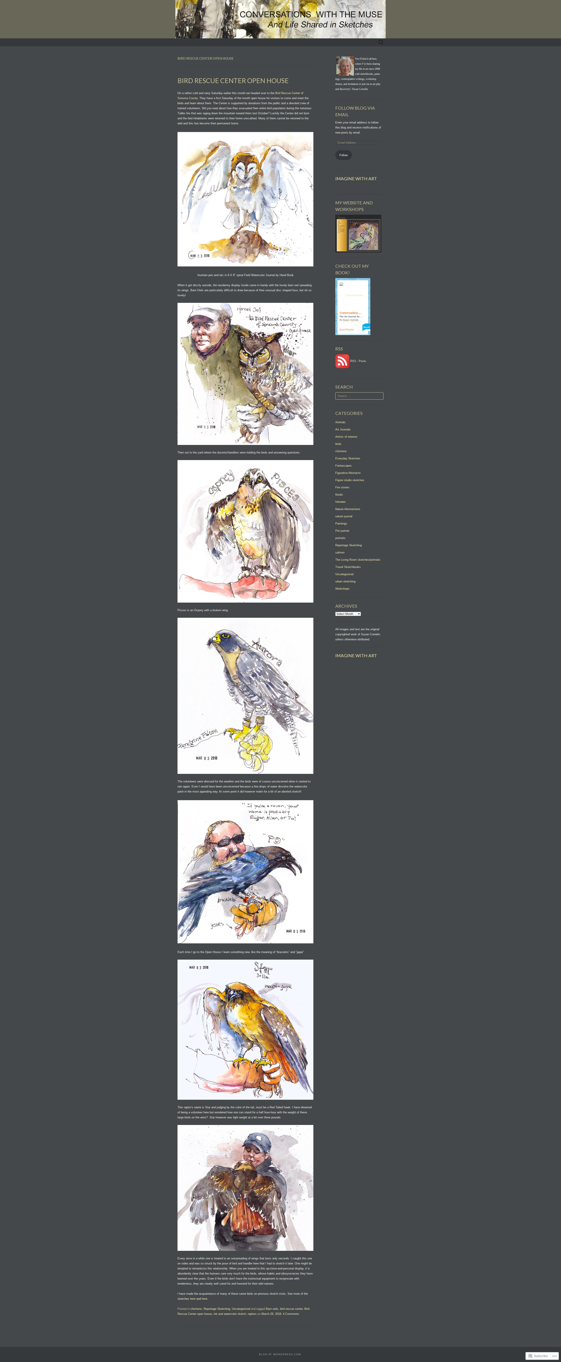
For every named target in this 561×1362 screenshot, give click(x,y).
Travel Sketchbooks (348, 567)
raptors (252, 1314)
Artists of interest (346, 436)
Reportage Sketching (217, 1308)
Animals (340, 422)
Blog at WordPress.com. (280, 1354)
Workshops (342, 588)
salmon (339, 552)
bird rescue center (291, 1308)
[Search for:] (381, 42)
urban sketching (345, 581)
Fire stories (342, 487)
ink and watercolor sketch (230, 1314)
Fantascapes (343, 465)
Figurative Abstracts (348, 473)
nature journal (343, 516)
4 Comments (291, 1314)
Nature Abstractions (347, 509)
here (192, 1298)
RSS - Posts (358, 361)
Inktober (340, 501)
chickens (196, 1308)
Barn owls (272, 1308)
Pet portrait (342, 530)
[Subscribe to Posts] (342, 361)
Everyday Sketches (347, 458)
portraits (340, 538)
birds (338, 444)
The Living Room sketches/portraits (357, 559)
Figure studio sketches (349, 480)
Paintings (341, 523)
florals (339, 494)
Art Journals (343, 429)
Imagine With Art (356, 178)
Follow (343, 155)
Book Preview (346, 329)
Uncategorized (241, 1308)
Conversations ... (350, 312)
